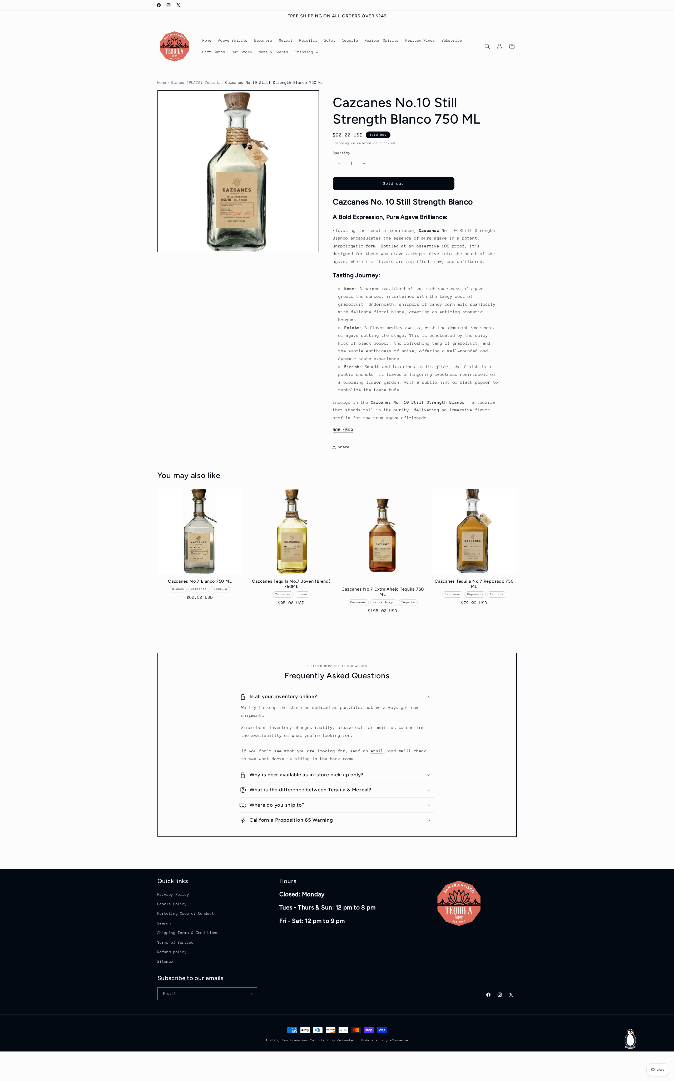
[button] (306, 52)
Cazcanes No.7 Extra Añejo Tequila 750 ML (382, 591)
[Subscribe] (250, 993)
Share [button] (343, 447)
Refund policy (172, 951)
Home (162, 82)
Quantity (341, 153)
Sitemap (165, 961)
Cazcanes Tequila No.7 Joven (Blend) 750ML (291, 583)
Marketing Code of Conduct (185, 913)
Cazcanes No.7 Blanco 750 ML (200, 580)
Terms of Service (175, 942)
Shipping (341, 143)
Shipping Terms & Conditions (188, 932)
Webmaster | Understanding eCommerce (372, 1040)
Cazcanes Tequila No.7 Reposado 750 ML (474, 583)
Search (164, 923)
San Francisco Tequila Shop (308, 1040)
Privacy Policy (173, 894)
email (377, 751)
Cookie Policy (172, 904)
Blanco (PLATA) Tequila (196, 82)
